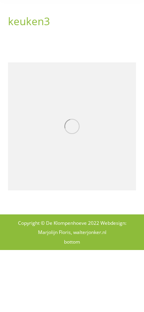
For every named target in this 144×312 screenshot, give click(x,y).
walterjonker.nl (89, 232)
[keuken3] (72, 126)
